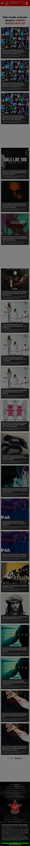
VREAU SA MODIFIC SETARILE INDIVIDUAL (15, 844)
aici (10, 832)
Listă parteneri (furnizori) (5, 841)
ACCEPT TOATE (15, 843)
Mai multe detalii (11, 827)
